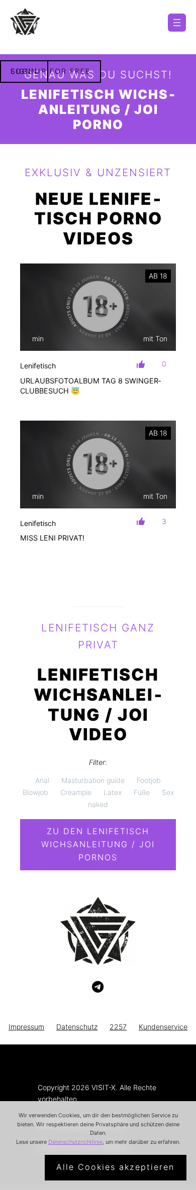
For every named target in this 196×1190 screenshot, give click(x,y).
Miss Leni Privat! (52, 538)
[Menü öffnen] (177, 23)
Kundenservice (163, 1026)
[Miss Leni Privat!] (98, 464)
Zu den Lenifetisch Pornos (98, 844)
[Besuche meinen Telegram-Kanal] (98, 987)
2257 (118, 1026)
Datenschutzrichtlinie (75, 1141)
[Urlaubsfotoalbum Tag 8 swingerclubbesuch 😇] (98, 307)
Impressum (26, 1026)
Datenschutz (76, 1026)
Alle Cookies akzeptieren (115, 1167)
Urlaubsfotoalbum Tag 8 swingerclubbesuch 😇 (90, 385)
